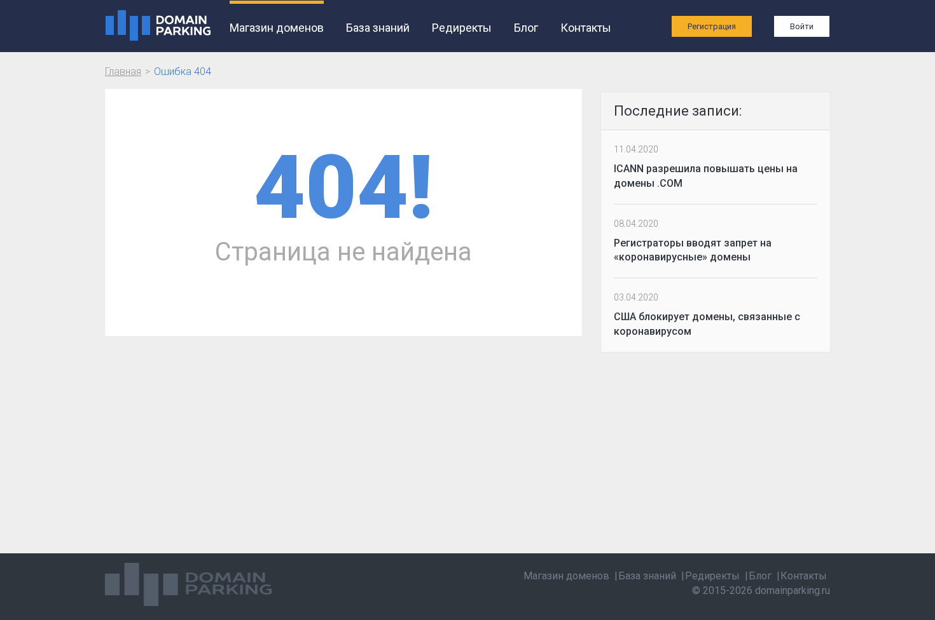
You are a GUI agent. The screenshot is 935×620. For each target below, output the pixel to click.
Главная (123, 71)
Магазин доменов (277, 27)
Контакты (585, 27)
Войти (802, 26)
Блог (526, 27)
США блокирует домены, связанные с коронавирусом (707, 324)
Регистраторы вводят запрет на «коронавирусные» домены (693, 250)
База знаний (378, 27)
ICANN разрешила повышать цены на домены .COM (706, 176)
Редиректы (462, 27)
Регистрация (712, 26)
